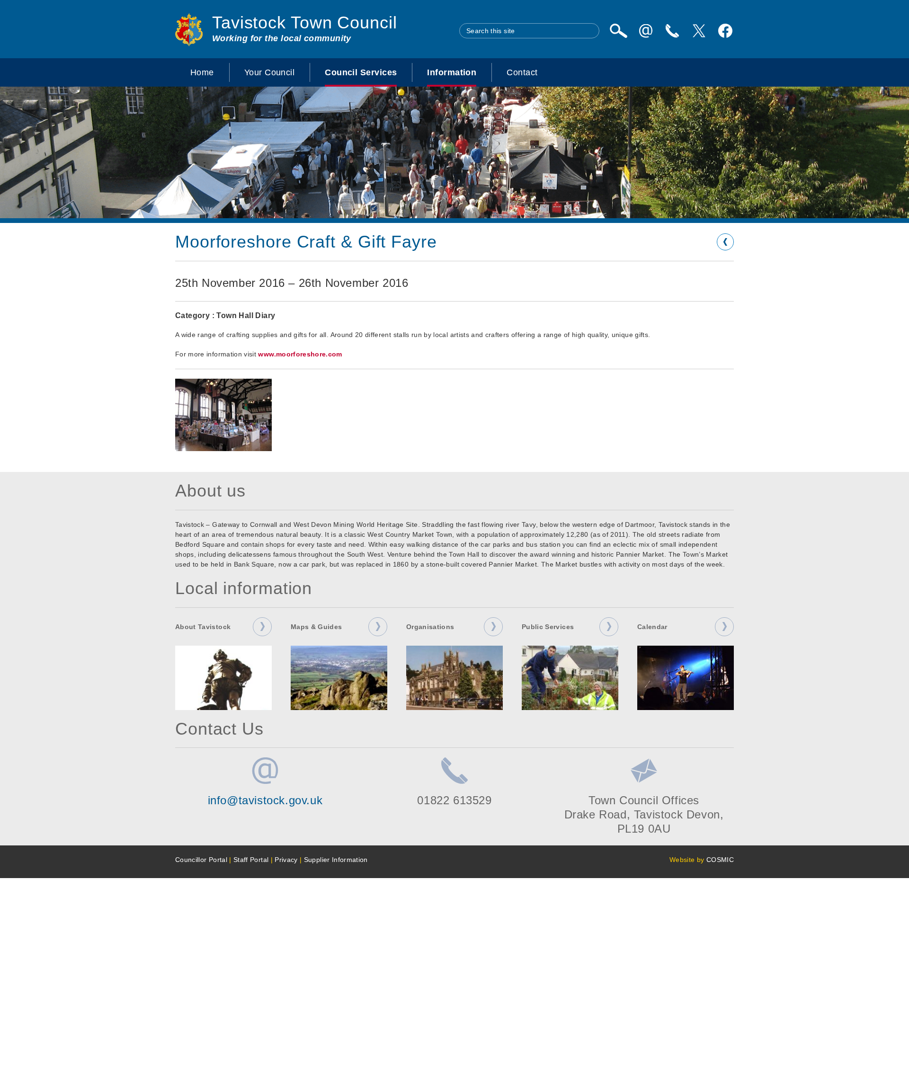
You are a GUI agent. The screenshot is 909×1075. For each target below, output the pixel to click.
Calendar (652, 627)
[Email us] (645, 30)
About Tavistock (203, 627)
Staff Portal (250, 859)
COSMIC (720, 859)
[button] (223, 415)
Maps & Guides (316, 627)
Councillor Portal (201, 859)
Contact (522, 72)
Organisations (430, 627)
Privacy (286, 859)
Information (451, 72)
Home (202, 72)
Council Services (361, 72)
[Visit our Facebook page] (725, 30)
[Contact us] (672, 30)
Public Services (548, 627)
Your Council (269, 72)
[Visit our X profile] (698, 30)
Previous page (725, 241)
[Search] (618, 30)
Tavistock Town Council (304, 22)
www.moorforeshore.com (300, 354)
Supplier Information (336, 859)
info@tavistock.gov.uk (265, 800)
